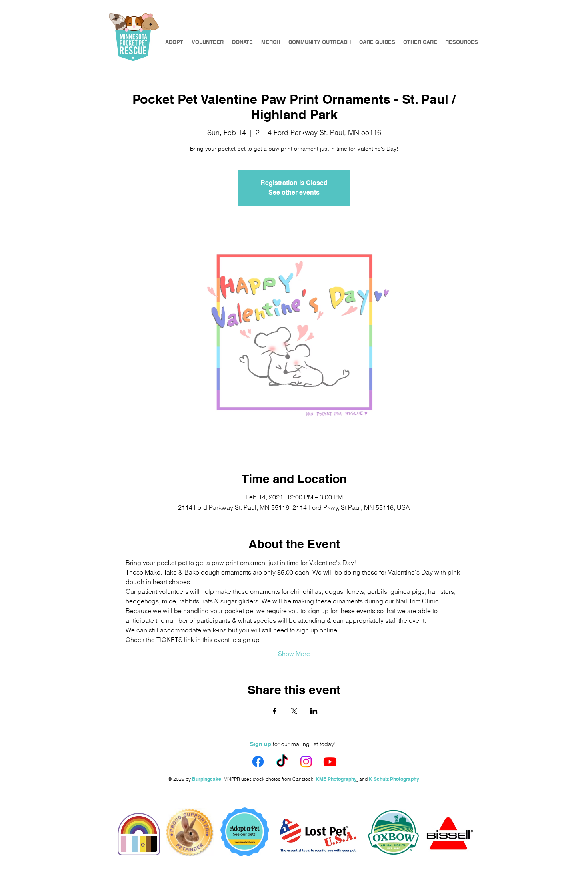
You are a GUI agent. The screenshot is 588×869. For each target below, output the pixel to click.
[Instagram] (306, 761)
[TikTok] (282, 761)
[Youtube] (330, 761)
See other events (294, 192)
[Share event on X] (294, 711)
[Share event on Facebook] (274, 711)
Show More (294, 654)
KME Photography (336, 779)
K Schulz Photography (394, 779)
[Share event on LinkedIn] (314, 711)
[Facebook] (258, 761)
